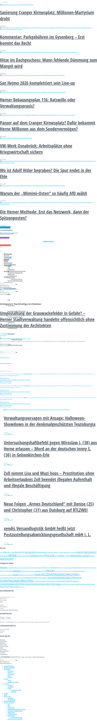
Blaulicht (43, 568)
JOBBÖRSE (20, 556)
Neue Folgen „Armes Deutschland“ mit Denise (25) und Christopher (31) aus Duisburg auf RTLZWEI (49, 507)
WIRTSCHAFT (8, 263)
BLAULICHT (19, 552)
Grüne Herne (31, 571)
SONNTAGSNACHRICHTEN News (46, 584)
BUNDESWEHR (41, 552)
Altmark (3, 567)
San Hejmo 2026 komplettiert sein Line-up (37, 83)
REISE (56, 556)
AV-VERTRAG (11, 305)
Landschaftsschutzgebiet (6, 575)
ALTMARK (12, 552)
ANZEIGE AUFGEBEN (5, 245)
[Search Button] (16, 284)
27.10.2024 (3, 335)
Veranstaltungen (89, 584)
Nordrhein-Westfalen (28, 575)
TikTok (1, 648)
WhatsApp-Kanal (4, 651)
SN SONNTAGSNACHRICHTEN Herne (64, 577)
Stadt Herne (79, 584)
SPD (62, 584)
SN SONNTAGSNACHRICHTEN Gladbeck (34, 578)
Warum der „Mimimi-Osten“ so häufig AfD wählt (43, 193)
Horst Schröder (58, 571)
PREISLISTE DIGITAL (16, 339)
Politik (37, 574)
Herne (50, 570)
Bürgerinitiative (77, 568)
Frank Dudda (92, 568)
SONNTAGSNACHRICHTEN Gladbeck (67, 581)
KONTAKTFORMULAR (9, 701)
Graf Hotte (25, 571)
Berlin (14, 568)
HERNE (12, 555)
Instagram (2, 643)
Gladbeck (17, 570)
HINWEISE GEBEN (4, 238)
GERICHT (80, 552)
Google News (3, 641)
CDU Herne (85, 568)
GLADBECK (4, 556)
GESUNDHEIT (90, 552)
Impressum (28, 657)
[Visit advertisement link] (14, 369)
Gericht (2, 571)
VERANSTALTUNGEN (80, 555)
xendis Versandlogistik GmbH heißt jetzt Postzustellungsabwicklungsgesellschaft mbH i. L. (47, 531)
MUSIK (42, 555)
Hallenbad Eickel (40, 571)
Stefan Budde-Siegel (7, 334)
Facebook (2, 640)
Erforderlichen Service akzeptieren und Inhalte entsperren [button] (15, 380)
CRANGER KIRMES (52, 552)
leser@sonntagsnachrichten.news (9, 610)
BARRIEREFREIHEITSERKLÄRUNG (17, 271)
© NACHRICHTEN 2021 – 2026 (12, 657)
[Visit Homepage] (9, 233)
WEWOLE (92, 556)
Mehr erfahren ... (5, 227)
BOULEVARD (8, 254)
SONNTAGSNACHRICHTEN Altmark (44, 581)
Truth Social (3, 649)
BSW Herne (61, 567)
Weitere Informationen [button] (6, 381)
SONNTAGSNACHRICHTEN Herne (15, 584)
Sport (73, 584)
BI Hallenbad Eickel (36, 568)
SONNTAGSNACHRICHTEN (16, 581)
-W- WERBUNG (5, 552)
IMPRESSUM (11, 274)
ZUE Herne (21, 587)
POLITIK (6, 259)
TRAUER (67, 556)
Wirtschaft (14, 586)
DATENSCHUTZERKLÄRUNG (15, 273)
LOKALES (7, 258)
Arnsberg (10, 567)
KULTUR (6, 256)
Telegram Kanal (4, 646)
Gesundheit (8, 571)
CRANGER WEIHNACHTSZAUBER (67, 552)
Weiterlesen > (5, 344)
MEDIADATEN (11, 277)
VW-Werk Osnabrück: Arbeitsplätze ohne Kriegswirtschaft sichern (36, 149)
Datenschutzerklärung (38, 657)
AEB (9, 266)
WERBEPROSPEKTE (9, 666)
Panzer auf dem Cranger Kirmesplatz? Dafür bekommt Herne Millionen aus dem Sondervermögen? (47, 126)
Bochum (48, 567)
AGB (9, 300)
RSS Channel (3, 644)
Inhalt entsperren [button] (4, 378)
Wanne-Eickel (5, 587)
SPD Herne (67, 584)
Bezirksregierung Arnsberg (23, 568)
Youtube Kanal (4, 654)
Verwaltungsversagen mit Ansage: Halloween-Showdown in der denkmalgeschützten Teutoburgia (49, 421)
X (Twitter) (2, 652)
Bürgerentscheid (68, 567)
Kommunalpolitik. (66, 571)
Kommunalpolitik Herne (78, 571)
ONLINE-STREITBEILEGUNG (15, 345)
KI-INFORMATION (12, 276)
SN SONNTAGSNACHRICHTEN (60, 574)
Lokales (15, 574)
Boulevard (54, 568)
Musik (21, 575)
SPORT (6, 277)
